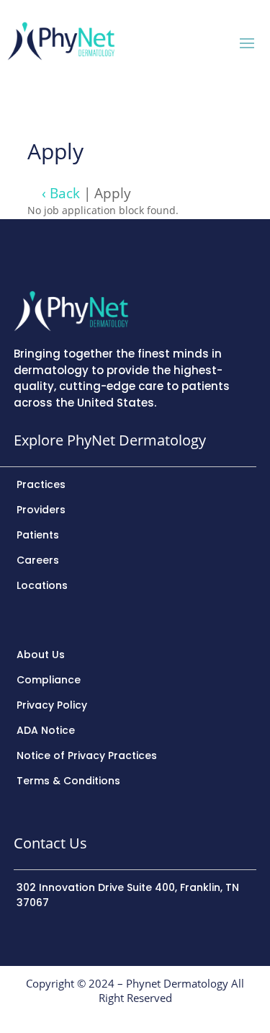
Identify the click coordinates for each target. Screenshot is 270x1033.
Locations (42, 585)
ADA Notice (46, 730)
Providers (41, 509)
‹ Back (61, 193)
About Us (41, 654)
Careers (38, 560)
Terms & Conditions (68, 780)
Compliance (49, 680)
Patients (38, 535)
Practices (41, 484)
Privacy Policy (52, 705)
